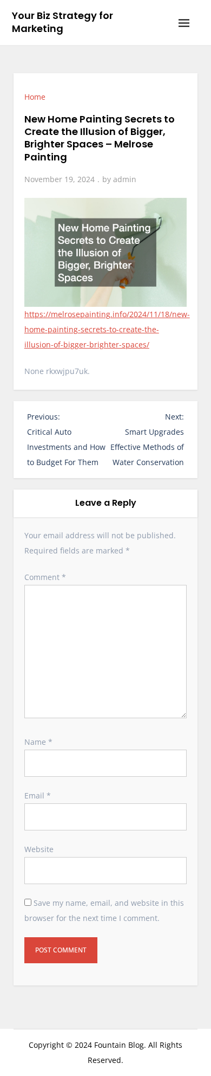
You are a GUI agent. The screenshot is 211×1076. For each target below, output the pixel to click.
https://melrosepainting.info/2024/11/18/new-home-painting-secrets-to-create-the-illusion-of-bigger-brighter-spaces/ (107, 329)
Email (37, 795)
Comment (45, 577)
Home (34, 97)
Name (38, 742)
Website (39, 849)
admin (124, 179)
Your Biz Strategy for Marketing (62, 22)
